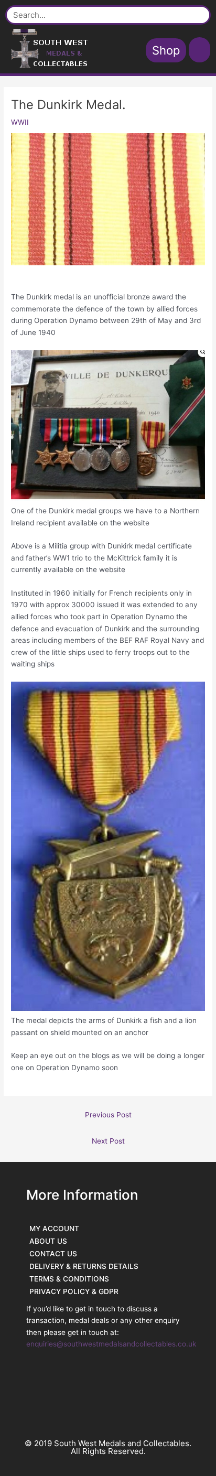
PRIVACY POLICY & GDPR (73, 1291)
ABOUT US (48, 1241)
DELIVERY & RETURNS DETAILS (83, 1266)
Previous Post (108, 1115)
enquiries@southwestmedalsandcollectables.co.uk (111, 1344)
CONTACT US (53, 1253)
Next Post (108, 1141)
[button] (199, 49)
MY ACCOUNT (54, 1228)
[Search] (197, 15)
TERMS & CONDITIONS (69, 1279)
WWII (20, 122)
